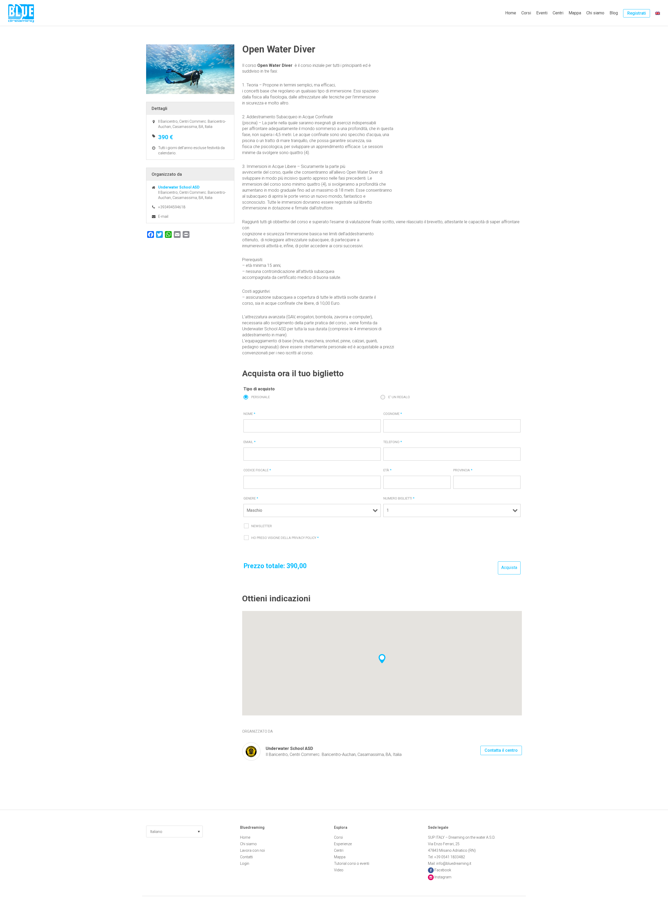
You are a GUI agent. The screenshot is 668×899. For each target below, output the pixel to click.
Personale (260, 397)
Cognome (392, 414)
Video (338, 870)
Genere (250, 498)
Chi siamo (595, 12)
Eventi (541, 12)
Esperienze (343, 844)
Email (249, 442)
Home (510, 12)
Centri (558, 12)
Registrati (636, 13)
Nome (249, 414)
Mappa (575, 12)
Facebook (442, 870)
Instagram (442, 877)
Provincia (462, 470)
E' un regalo (399, 397)
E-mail (163, 216)
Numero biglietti (398, 498)
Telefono (392, 442)
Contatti (246, 857)
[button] (174, 831)
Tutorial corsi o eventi (351, 863)
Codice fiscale (257, 470)
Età (387, 470)
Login (244, 863)
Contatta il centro (501, 750)
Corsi (526, 12)
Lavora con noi (252, 850)
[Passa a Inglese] (657, 13)
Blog (614, 12)
